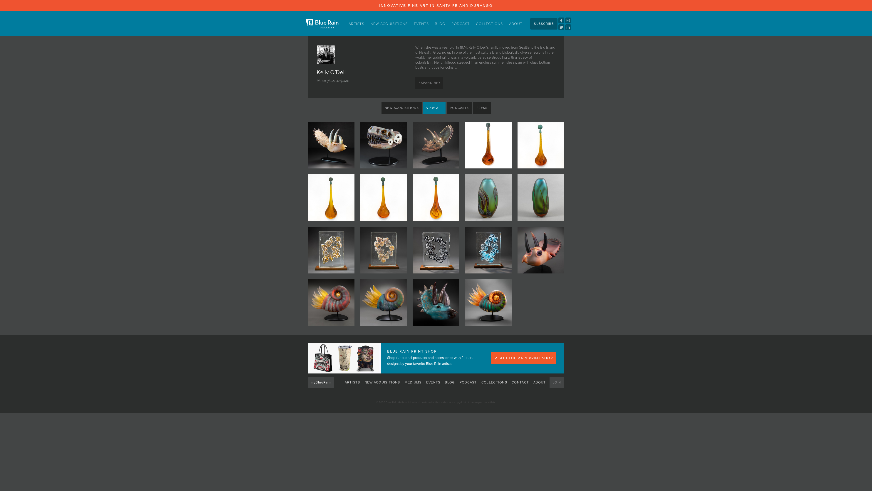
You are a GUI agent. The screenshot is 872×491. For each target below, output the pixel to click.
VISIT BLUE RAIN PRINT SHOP (524, 358)
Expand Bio (429, 83)
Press (482, 108)
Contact (520, 382)
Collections (489, 24)
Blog (440, 24)
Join (557, 382)
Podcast (460, 24)
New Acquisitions (389, 24)
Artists (356, 24)
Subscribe (544, 23)
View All (434, 108)
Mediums (413, 382)
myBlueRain (321, 382)
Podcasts (459, 108)
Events (421, 24)
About (516, 24)
